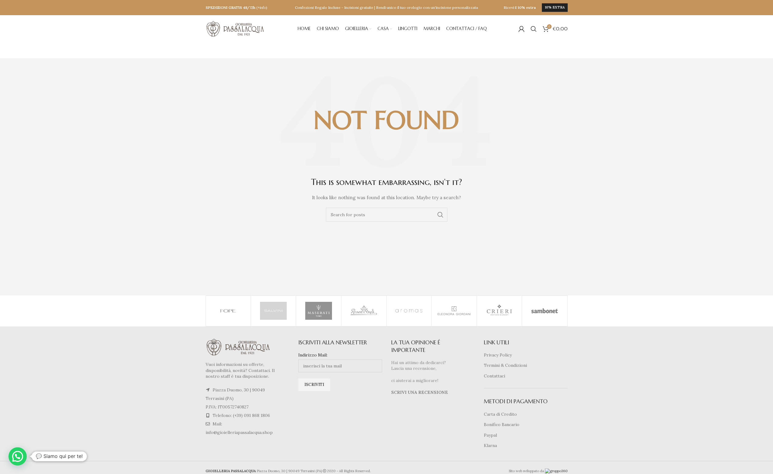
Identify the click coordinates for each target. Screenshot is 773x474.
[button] (18, 456)
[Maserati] (318, 311)
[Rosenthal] (363, 311)
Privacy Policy (498, 355)
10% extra (555, 7)
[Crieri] (499, 311)
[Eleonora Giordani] (454, 311)
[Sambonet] (544, 311)
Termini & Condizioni (505, 365)
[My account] (521, 29)
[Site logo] (236, 28)
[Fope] (228, 311)
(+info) (261, 7)
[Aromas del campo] (409, 311)
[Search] (534, 29)
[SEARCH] (440, 215)
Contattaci (494, 376)
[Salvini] (273, 311)
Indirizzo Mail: (312, 355)
